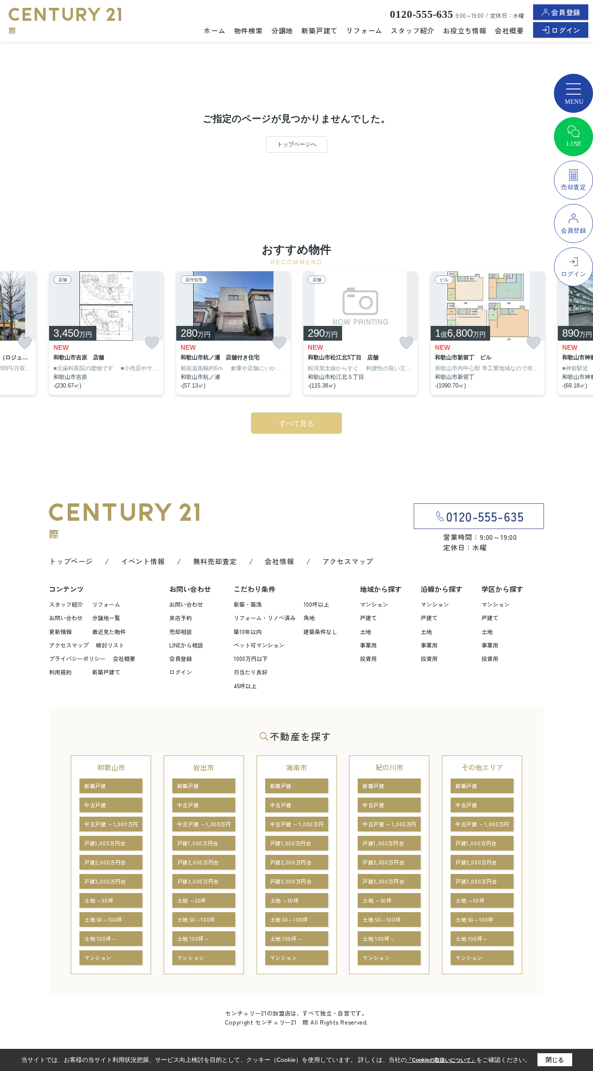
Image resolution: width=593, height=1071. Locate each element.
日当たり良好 (250, 672)
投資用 (368, 658)
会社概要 (509, 30)
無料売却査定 (215, 561)
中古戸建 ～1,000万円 (111, 824)
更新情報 (60, 631)
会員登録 (565, 12)
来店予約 (180, 618)
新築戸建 (95, 785)
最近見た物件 (109, 631)
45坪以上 (245, 686)
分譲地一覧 (106, 618)
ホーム (214, 30)
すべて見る (296, 423)
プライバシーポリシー (77, 658)
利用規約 (60, 672)
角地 (309, 618)
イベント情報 (143, 561)
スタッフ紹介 (413, 30)
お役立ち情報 (465, 30)
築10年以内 (248, 631)
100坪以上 (316, 604)
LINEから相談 (186, 645)
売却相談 (180, 631)
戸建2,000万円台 (105, 862)
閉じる (555, 1059)
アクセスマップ (348, 561)
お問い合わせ (66, 618)
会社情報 (279, 561)
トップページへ (296, 144)
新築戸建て (319, 30)
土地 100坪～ (100, 938)
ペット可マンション (259, 645)
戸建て (368, 618)
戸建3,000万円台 (105, 881)
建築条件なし (320, 631)
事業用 (368, 645)
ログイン (565, 30)
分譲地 (282, 30)
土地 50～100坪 (103, 919)
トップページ (71, 561)
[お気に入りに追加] (25, 343)
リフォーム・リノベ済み (265, 618)
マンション (374, 604)
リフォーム (364, 30)
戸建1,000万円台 (105, 843)
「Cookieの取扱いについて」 (441, 1060)
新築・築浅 (248, 604)
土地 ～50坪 (98, 900)
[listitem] (106, 333)
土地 (365, 631)
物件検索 (248, 30)
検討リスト (110, 645)
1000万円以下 (251, 658)
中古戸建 (95, 804)
